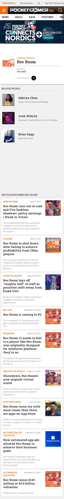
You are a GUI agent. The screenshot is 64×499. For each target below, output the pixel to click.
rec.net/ (21, 71)
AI (38, 3)
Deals (19, 17)
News (5, 17)
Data (32, 17)
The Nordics (26, 3)
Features (47, 17)
